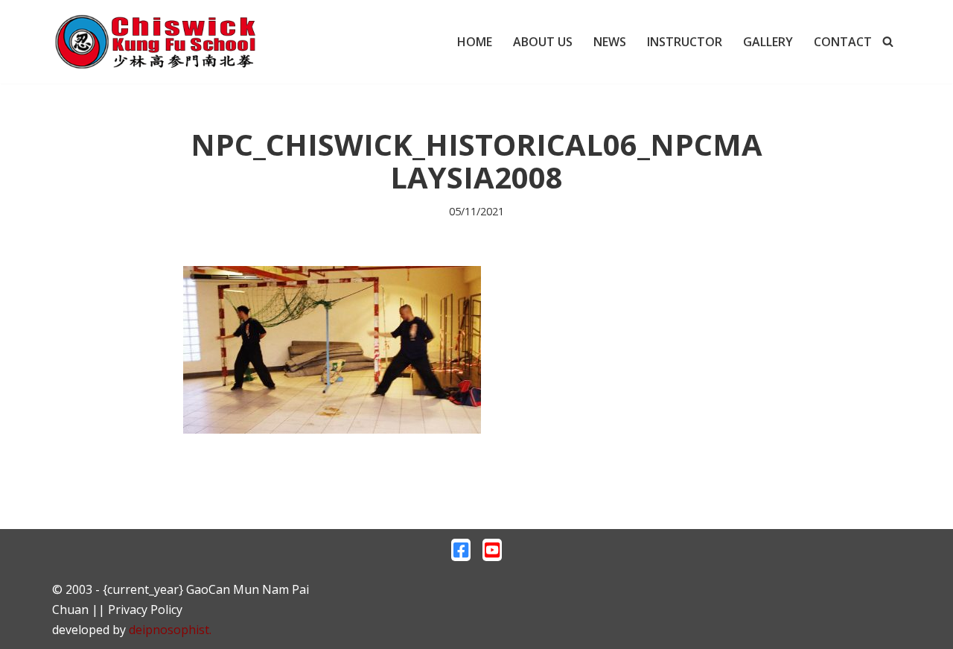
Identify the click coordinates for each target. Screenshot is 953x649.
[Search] (887, 41)
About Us (543, 42)
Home (474, 42)
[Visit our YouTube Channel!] (492, 553)
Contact (843, 42)
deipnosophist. (170, 629)
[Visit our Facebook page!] (461, 553)
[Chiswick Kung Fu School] (156, 41)
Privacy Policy (145, 609)
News (609, 42)
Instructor (684, 42)
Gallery (768, 42)
